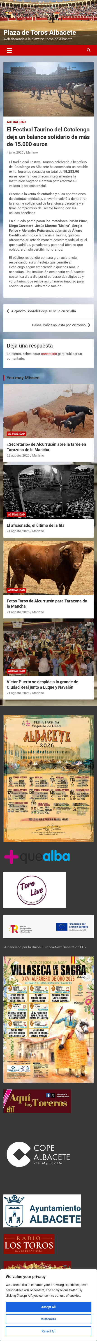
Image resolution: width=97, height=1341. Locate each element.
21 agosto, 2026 (18, 531)
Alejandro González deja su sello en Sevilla (43, 311)
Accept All (48, 1307)
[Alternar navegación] (9, 50)
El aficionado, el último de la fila (36, 525)
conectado (49, 354)
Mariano (32, 152)
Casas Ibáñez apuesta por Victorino (59, 325)
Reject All (48, 1331)
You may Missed (23, 377)
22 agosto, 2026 (18, 455)
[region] (48, 1305)
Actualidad (16, 122)
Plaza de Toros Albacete (39, 32)
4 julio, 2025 (15, 152)
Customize (48, 1319)
